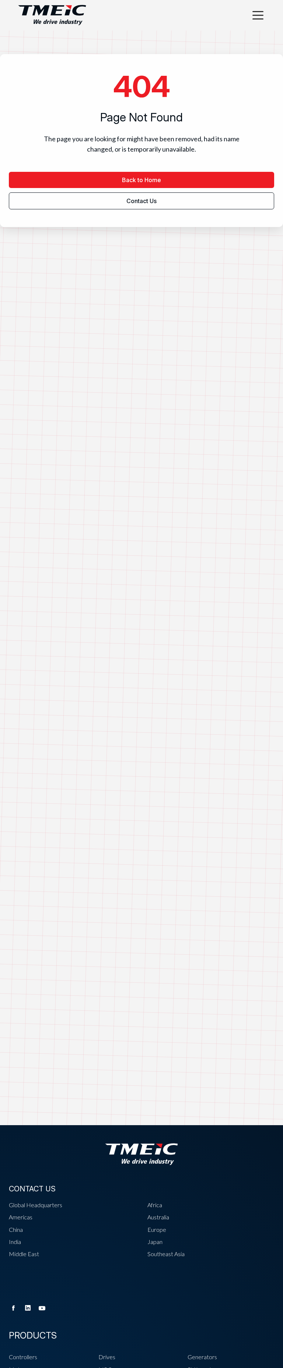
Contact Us (141, 201)
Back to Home (141, 180)
